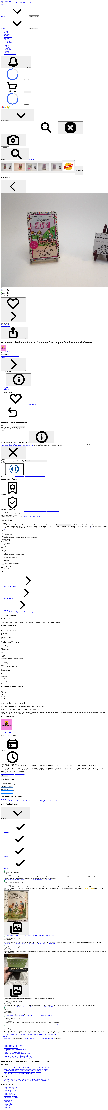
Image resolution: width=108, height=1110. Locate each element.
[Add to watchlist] (13, 303)
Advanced (31, 159)
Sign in (6, 2)
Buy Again (6, 38)
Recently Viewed (8, 32)
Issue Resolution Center (10, 54)
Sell (2, 4)
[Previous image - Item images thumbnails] (13, 186)
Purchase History (8, 37)
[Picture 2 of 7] (19, 167)
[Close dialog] (13, 452)
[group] (54, 244)
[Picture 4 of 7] (44, 167)
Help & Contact (27, 2)
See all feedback (5, 1036)
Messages (6, 51)
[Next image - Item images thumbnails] (13, 316)
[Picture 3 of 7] (31, 167)
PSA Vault (6, 52)
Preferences (7, 48)
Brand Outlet (19, 2)
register (11, 2)
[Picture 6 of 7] (68, 166)
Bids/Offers (7, 34)
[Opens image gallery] (1, 296)
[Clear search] (70, 127)
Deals (14, 2)
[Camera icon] (13, 140)
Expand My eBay (34, 28)
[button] (15, 154)
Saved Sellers (7, 44)
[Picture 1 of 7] (7, 167)
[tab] (54, 512)
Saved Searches (8, 42)
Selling (5, 39)
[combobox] (17, 133)
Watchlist (6, 35)
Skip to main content (6, 1)
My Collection (7, 49)
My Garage (6, 47)
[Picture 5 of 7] (56, 167)
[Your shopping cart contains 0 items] (12, 92)
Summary (6, 31)
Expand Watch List (34, 16)
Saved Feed (7, 41)
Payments (6, 45)
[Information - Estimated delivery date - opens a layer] (41, 437)
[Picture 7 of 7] (79, 170)
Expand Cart (28, 92)
